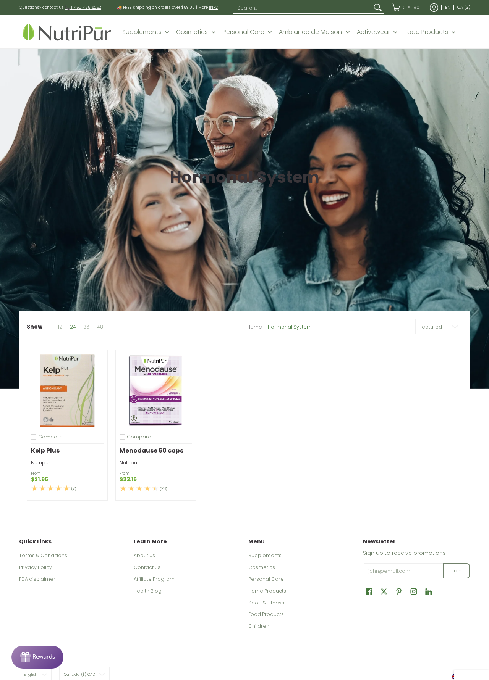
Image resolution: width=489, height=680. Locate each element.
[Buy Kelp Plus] (67, 390)
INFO (213, 7)
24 (73, 327)
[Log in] (434, 7)
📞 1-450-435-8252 (83, 7)
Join (456, 570)
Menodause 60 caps (151, 450)
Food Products (266, 614)
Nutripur (40, 462)
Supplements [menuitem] (142, 32)
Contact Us (147, 567)
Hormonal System (290, 327)
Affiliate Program (154, 579)
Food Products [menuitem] (426, 32)
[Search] (378, 7)
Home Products (267, 591)
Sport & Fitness (266, 602)
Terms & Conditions (43, 555)
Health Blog (148, 591)
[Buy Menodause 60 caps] (156, 390)
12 (60, 327)
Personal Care (266, 579)
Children (258, 626)
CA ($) (463, 7)
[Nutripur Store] (67, 31)
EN (447, 7)
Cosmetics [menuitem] (192, 32)
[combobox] (302, 7)
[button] (369, 591)
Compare (50, 437)
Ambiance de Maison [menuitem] (310, 32)
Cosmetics (261, 567)
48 (100, 327)
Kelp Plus (45, 450)
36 (86, 327)
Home (254, 327)
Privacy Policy (35, 567)
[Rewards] (37, 657)
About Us (144, 555)
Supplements (265, 555)
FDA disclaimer (37, 579)
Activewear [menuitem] (373, 32)
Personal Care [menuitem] (243, 32)
